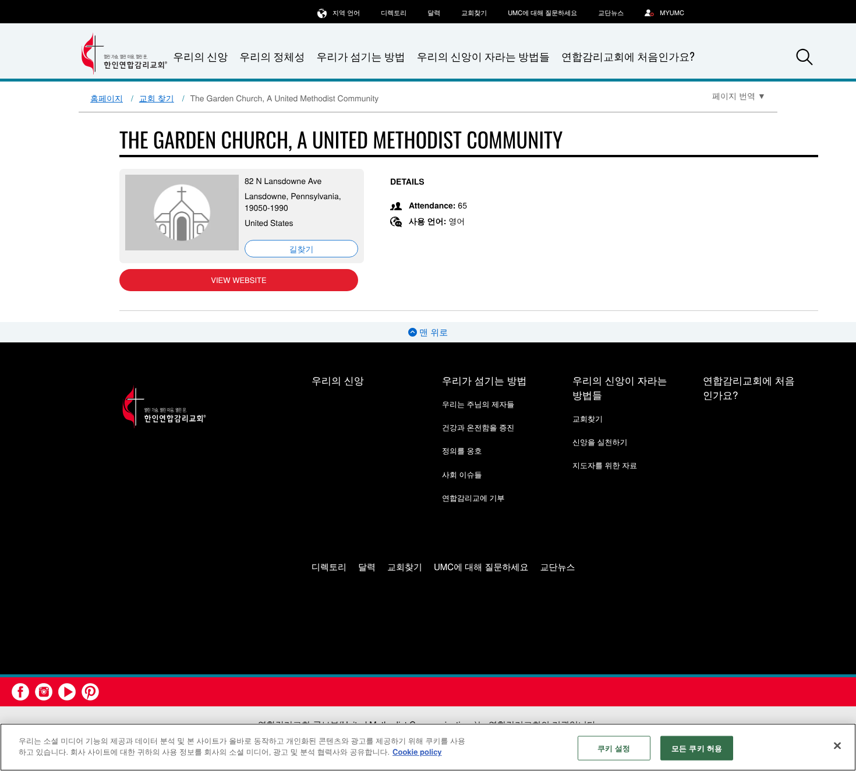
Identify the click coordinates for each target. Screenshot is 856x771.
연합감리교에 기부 (473, 497)
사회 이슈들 (462, 474)
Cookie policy (417, 751)
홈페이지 (106, 98)
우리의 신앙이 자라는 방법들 (483, 56)
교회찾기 (474, 12)
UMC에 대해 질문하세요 (542, 12)
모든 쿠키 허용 (696, 748)
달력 (433, 12)
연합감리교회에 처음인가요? (628, 56)
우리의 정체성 (272, 56)
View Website (238, 279)
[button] (805, 57)
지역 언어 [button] (346, 12)
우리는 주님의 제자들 (478, 403)
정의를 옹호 (462, 450)
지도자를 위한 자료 (604, 465)
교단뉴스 (611, 12)
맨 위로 (432, 332)
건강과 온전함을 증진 (478, 427)
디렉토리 (393, 12)
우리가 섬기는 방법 (360, 56)
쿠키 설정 (614, 748)
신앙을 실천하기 (600, 441)
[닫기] (837, 745)
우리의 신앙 (338, 380)
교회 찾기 (156, 98)
